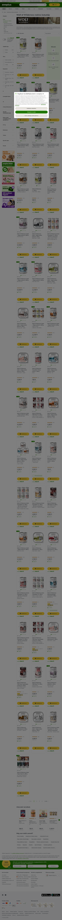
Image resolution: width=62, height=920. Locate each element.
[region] (31, 105)
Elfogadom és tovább (31, 112)
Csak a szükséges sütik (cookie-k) (31, 115)
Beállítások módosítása (31, 108)
